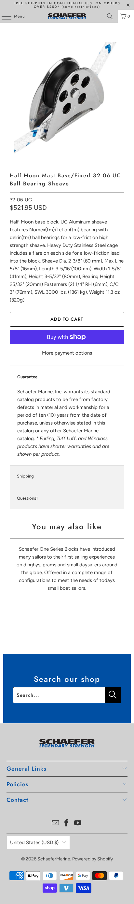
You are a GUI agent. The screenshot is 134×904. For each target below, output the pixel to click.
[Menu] (3, 16)
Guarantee (27, 376)
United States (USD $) (34, 842)
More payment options (67, 353)
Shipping (25, 476)
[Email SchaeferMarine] (55, 823)
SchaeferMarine (53, 859)
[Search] (110, 16)
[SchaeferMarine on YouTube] (78, 823)
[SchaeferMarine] (67, 16)
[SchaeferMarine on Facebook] (67, 823)
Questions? (27, 498)
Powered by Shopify (92, 859)
